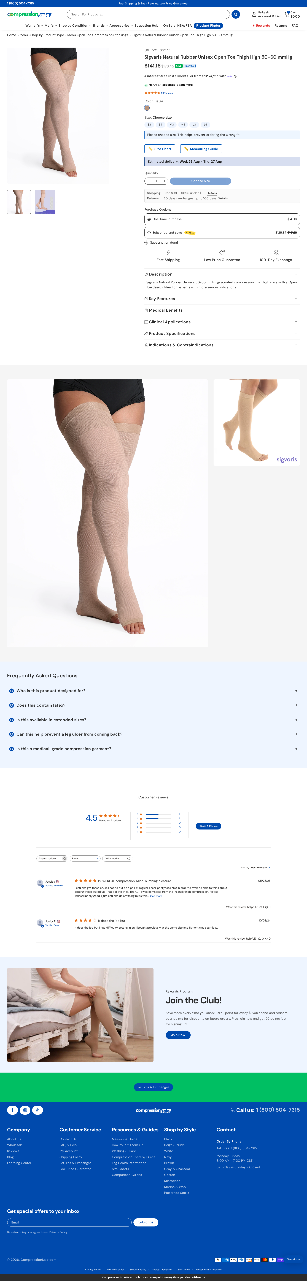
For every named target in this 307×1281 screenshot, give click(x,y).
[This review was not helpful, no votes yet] (266, 907)
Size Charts (120, 1169)
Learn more (185, 84)
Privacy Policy (58, 1232)
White (168, 1151)
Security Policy (138, 1269)
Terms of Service (115, 1269)
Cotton (169, 1175)
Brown (169, 1163)
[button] (153, 1277)
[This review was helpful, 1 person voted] (261, 907)
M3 (172, 124)
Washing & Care (124, 1151)
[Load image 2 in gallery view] (45, 202)
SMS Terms (184, 1269)
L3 (194, 124)
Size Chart (162, 149)
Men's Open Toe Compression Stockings (97, 35)
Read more (155, 895)
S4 (160, 124)
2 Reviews (167, 93)
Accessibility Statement (208, 1269)
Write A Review (209, 826)
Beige (147, 108)
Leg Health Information (129, 1163)
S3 (149, 124)
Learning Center (19, 1163)
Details (212, 193)
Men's (24, 35)
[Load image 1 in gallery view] (19, 202)
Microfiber (172, 1181)
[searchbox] (49, 858)
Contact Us (68, 1139)
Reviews (13, 1151)
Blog (10, 1157)
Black (168, 1139)
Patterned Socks (176, 1193)
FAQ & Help (68, 1145)
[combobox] (85, 858)
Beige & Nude (174, 1145)
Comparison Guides (127, 1175)
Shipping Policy (71, 1157)
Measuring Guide (204, 149)
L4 (205, 124)
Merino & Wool (175, 1187)
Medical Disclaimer (162, 1269)
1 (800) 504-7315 (20, 3)
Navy (168, 1157)
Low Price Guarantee (75, 1169)
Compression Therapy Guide (133, 1157)
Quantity (151, 173)
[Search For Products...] (235, 14)
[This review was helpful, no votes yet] (259, 938)
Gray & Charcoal (177, 1169)
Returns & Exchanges (75, 1163)
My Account (69, 1151)
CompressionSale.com (38, 1260)
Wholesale (15, 1145)
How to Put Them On (127, 1145)
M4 (183, 124)
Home (11, 35)
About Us (14, 1139)
